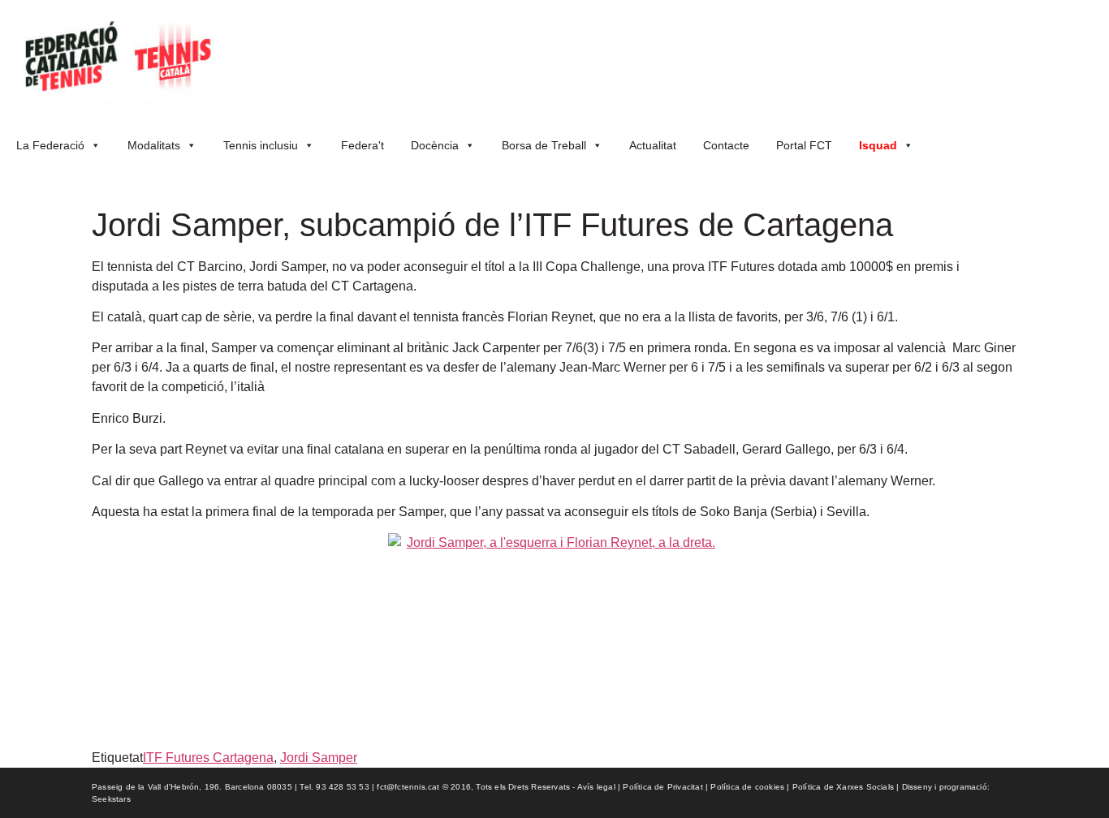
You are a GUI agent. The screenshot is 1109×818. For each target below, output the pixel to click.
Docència (435, 145)
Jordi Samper (318, 757)
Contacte (726, 145)
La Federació (50, 145)
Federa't (362, 145)
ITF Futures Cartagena (208, 757)
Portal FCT (804, 145)
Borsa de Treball (544, 145)
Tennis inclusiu (260, 145)
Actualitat (652, 145)
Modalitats (153, 145)
